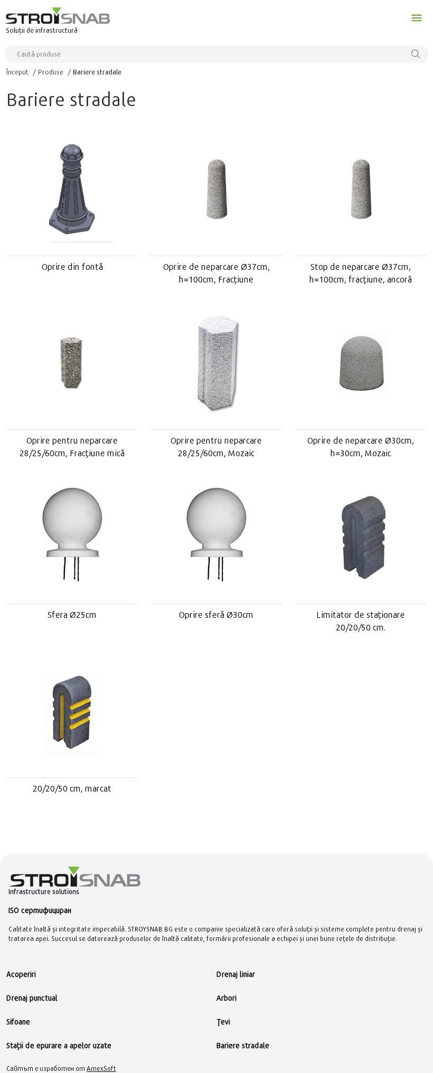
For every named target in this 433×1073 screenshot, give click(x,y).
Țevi (223, 1021)
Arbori (226, 997)
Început (17, 72)
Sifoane (18, 1021)
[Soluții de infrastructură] (57, 15)
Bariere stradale (97, 72)
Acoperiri (21, 974)
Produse (50, 72)
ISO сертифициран (39, 910)
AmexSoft (101, 1068)
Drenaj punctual (32, 997)
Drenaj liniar (235, 974)
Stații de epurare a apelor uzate (58, 1045)
